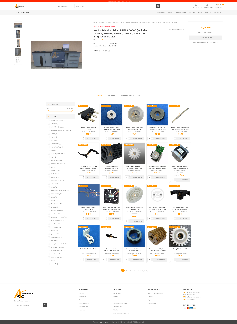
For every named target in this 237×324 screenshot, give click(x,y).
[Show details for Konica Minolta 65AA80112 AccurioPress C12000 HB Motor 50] (180, 153)
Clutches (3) (54, 140)
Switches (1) (54, 240)
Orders (116, 296)
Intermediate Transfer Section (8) (61, 190)
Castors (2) (54, 137)
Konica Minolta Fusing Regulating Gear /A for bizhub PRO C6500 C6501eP (111, 168)
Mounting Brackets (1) (57, 210)
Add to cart (91, 138)
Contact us (82, 296)
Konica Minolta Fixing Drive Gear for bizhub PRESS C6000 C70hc (134, 250)
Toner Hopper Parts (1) (58, 250)
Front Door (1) (55, 174)
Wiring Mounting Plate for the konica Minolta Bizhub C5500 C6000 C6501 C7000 (157, 209)
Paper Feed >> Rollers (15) (59, 217)
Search (158, 6)
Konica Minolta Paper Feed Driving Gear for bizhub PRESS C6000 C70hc (134, 129)
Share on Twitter (100, 51)
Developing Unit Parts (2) (58, 154)
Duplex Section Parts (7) (58, 164)
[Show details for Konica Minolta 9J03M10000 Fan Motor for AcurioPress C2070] (111, 194)
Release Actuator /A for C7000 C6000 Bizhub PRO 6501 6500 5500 (180, 209)
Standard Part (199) (56, 237)
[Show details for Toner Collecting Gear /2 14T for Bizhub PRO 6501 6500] (134, 153)
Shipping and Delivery (130, 96)
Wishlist (116, 310)
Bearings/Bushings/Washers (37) (61, 130)
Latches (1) (54, 200)
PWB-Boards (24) (56, 227)
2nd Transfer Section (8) (58, 120)
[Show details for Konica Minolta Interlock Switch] (89, 114)
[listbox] (65, 6)
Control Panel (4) (56, 144)
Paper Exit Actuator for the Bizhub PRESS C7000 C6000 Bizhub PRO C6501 (88, 168)
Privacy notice (83, 306)
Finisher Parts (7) (56, 170)
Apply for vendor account (155, 293)
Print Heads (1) (55, 224)
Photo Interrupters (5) (57, 220)
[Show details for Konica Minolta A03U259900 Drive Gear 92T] (134, 194)
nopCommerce (104, 322)
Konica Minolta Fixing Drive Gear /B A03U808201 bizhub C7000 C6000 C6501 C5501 (157, 250)
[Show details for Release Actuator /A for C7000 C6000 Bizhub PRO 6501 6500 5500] (180, 194)
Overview (112, 96)
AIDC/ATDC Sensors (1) (58, 127)
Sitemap (81, 293)
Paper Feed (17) (55, 214)
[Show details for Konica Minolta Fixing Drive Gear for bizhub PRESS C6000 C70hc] (134, 236)
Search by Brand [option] (62, 6)
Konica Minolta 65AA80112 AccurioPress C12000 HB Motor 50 (180, 168)
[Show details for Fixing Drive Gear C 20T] (180, 236)
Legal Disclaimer (84, 303)
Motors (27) (54, 207)
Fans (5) (53, 167)
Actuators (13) (55, 124)
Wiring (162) (54, 264)
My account (196, 7)
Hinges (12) (54, 187)
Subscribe (45, 305)
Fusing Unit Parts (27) (57, 180)
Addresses (117, 300)
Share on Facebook (103, 51)
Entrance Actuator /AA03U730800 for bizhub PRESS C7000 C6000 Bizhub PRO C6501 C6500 (111, 251)
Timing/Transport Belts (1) (59, 244)
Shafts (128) (54, 230)
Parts (99, 96)
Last (146, 270)
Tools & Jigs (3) (55, 254)
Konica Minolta (106, 40)
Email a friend (109, 51)
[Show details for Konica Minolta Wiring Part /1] (89, 236)
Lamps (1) (54, 197)
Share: (96, 50)
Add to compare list (178, 29)
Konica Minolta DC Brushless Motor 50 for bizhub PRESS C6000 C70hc (157, 168)
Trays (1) (53, 260)
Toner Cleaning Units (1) (58, 247)
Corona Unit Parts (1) (57, 147)
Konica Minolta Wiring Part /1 (88, 249)
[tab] (100, 95)
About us (82, 310)
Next (142, 270)
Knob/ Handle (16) (56, 194)
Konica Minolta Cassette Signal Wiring (88, 208)
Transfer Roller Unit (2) (57, 257)
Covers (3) (54, 150)
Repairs (150, 300)
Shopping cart (118, 306)
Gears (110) (54, 184)
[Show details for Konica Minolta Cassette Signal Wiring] (89, 194)
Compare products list (207, 7)
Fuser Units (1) (55, 177)
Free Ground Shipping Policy (122, 313)
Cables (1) (54, 134)
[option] (18, 25)
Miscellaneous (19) (56, 204)
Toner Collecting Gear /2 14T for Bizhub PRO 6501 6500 (134, 167)
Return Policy (152, 303)
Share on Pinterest (106, 51)
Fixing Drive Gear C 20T (180, 249)
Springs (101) (55, 234)
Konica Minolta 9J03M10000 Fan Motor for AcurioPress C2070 (111, 209)
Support (150, 296)
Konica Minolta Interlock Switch (88, 128)
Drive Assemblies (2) (57, 160)
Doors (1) (53, 157)
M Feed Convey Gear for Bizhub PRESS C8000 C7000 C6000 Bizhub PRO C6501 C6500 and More (111, 130)
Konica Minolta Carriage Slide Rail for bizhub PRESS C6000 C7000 (180, 129)
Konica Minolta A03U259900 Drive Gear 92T (134, 208)
